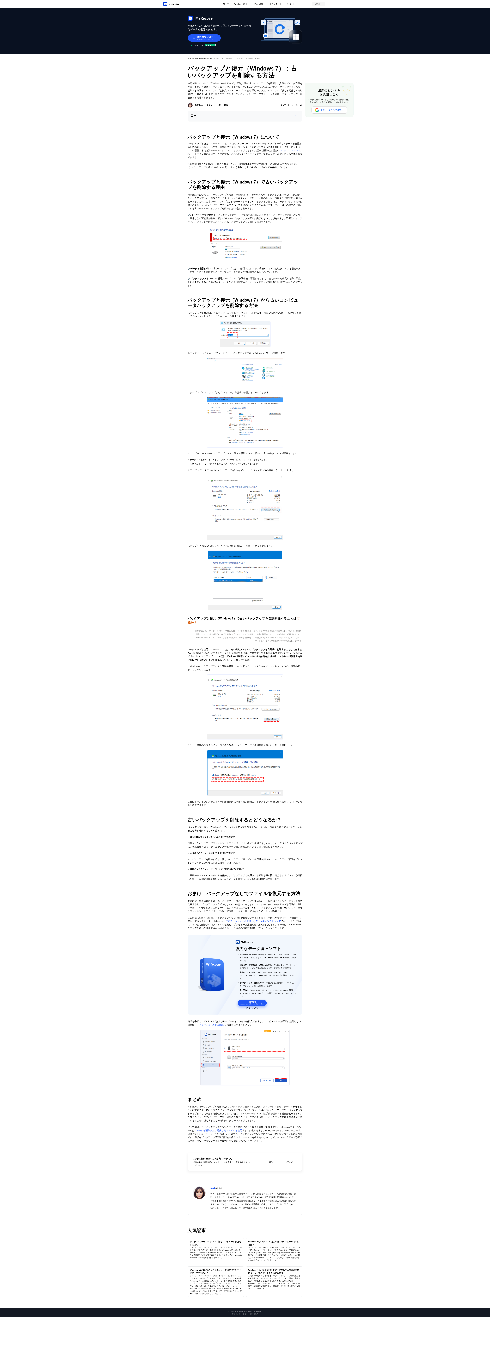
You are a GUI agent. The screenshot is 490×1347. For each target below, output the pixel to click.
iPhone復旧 (259, 4)
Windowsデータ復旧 (203, 58)
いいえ (289, 1161)
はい (271, 1161)
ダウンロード (275, 4)
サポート (291, 4)
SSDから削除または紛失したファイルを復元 (219, 1130)
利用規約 (254, 1314)
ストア (226, 4)
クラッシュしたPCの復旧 (212, 1024)
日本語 (317, 4)
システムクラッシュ (289, 150)
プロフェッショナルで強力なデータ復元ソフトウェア (253, 921)
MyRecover (191, 58)
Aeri (202, 105)
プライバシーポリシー (241, 1314)
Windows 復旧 (240, 4)
